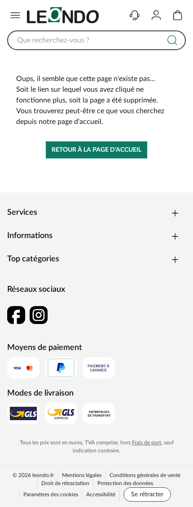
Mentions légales (81, 475)
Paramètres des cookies (50, 494)
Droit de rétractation (65, 483)
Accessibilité (100, 494)
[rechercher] (172, 40)
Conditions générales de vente (145, 475)
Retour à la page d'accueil (96, 150)
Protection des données (125, 483)
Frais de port (146, 442)
